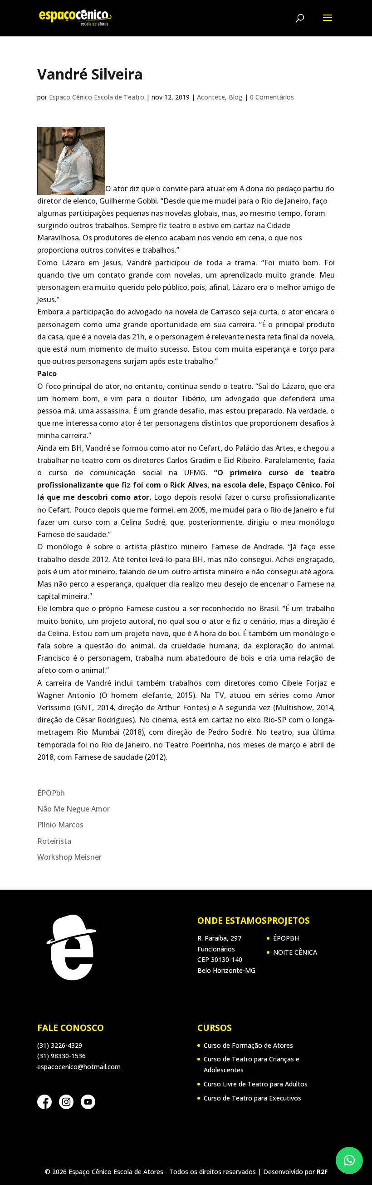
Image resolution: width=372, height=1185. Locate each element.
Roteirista (54, 841)
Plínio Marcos (60, 825)
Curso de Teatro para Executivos (252, 1098)
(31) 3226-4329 (59, 1045)
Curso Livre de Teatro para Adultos (256, 1084)
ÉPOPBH (286, 938)
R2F (322, 1171)
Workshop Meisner (69, 857)
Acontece (211, 97)
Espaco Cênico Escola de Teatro (96, 97)
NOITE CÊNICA (295, 952)
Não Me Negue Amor (73, 809)
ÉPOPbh (51, 793)
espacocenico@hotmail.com (79, 1066)
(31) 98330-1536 (61, 1055)
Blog (236, 97)
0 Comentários (272, 97)
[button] (349, 1160)
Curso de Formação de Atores (248, 1045)
